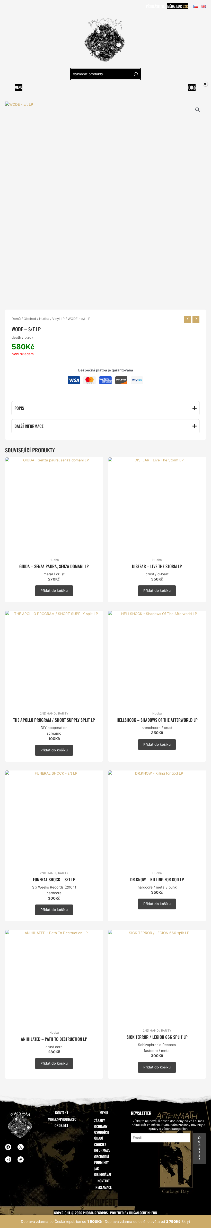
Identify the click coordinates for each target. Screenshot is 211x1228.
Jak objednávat (102, 1171)
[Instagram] (23, 6)
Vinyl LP (58, 319)
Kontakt (104, 1180)
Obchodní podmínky (101, 1159)
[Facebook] (7, 6)
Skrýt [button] (185, 1221)
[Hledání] (136, 74)
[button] (197, 109)
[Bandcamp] (30, 6)
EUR (179, 6)
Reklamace (103, 1187)
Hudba (44, 319)
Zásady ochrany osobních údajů (101, 1129)
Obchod (30, 319)
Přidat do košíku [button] (54, 590)
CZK (185, 6)
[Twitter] (15, 6)
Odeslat (199, 1148)
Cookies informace (102, 1147)
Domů (16, 319)
